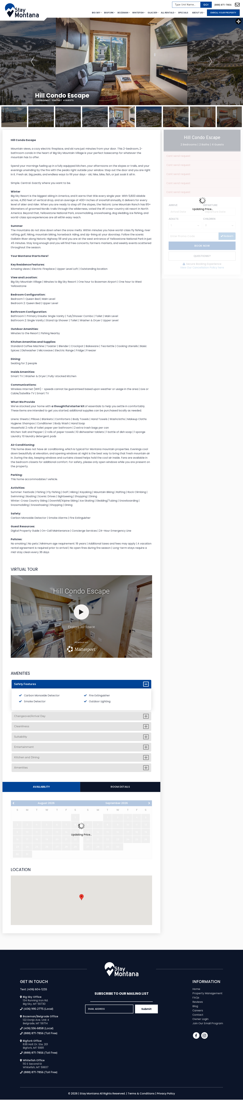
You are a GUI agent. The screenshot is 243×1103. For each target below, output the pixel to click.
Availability (41, 787)
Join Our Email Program (207, 1023)
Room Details (120, 787)
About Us (197, 12)
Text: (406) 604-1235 (33, 989)
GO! (205, 5)
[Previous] (32, 61)
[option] (121, 61)
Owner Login (200, 1019)
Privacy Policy (166, 1093)
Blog (195, 1006)
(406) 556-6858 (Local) (38, 1028)
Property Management (207, 993)
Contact (197, 1015)
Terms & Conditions (141, 1093)
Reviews (197, 1002)
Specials (183, 12)
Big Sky (96, 12)
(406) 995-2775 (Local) (38, 1008)
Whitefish (138, 12)
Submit (146, 1009)
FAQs (195, 997)
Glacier (152, 12)
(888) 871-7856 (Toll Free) (40, 1033)
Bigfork (109, 12)
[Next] (210, 61)
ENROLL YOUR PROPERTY (223, 12)
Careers (197, 1010)
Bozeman (123, 12)
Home (196, 989)
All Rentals (167, 12)
